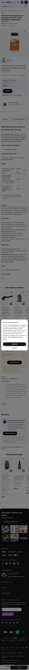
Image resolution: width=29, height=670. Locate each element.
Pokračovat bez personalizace (11, 322)
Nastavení (14, 347)
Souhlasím (14, 344)
